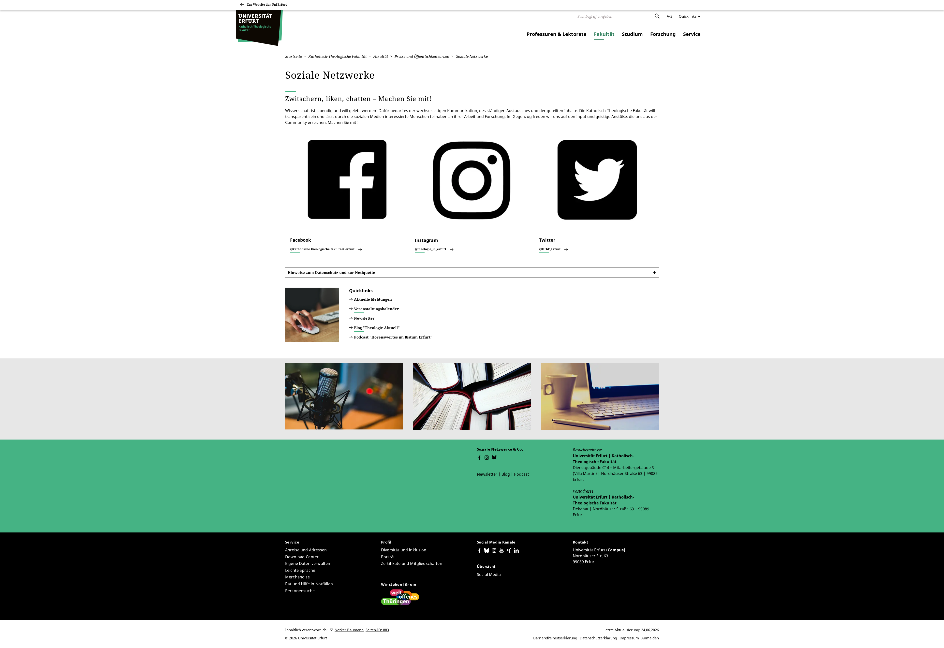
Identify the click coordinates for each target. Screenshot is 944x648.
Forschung (663, 34)
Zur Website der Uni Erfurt (267, 4)
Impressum (629, 637)
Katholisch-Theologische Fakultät (337, 56)
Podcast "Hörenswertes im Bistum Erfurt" (393, 337)
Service (692, 34)
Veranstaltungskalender (376, 308)
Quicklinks (687, 16)
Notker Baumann (349, 629)
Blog (506, 474)
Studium (632, 34)
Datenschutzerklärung (598, 637)
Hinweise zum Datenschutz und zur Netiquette (331, 272)
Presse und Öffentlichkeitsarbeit (422, 56)
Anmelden (650, 637)
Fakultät (604, 34)
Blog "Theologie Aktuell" (377, 327)
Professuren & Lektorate (557, 34)
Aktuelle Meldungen (373, 299)
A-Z (670, 16)
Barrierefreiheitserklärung (555, 637)
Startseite (293, 56)
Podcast (521, 474)
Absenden (657, 16)
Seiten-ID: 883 (377, 629)
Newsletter (364, 318)
